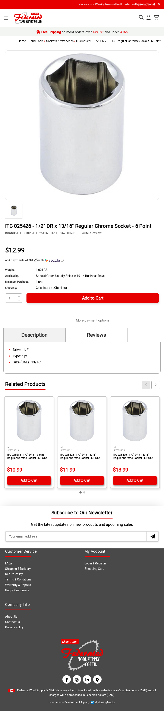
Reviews (96, 335)
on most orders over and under (84, 32)
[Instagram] (77, 679)
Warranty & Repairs (18, 585)
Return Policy (14, 574)
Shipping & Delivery (18, 568)
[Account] (147, 17)
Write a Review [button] (92, 233)
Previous (146, 385)
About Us (11, 616)
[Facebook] (66, 679)
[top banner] (159, 4)
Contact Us (12, 622)
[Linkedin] (87, 679)
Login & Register (95, 563)
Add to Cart (29, 480)
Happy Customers (17, 590)
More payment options (93, 319)
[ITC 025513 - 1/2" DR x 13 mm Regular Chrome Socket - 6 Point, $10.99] (29, 421)
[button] (82, 260)
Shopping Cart (94, 568)
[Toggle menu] (6, 18)
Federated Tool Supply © (32, 690)
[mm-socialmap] (97, 679)
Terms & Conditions (18, 579)
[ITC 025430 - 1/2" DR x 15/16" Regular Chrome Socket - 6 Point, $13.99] (135, 421)
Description (34, 335)
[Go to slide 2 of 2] (84, 492)
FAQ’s (9, 563)
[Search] (140, 17)
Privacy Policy (14, 627)
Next (155, 385)
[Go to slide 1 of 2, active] (81, 492)
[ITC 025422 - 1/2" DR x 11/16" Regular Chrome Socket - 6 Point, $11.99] (82, 421)
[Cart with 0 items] (155, 17)
